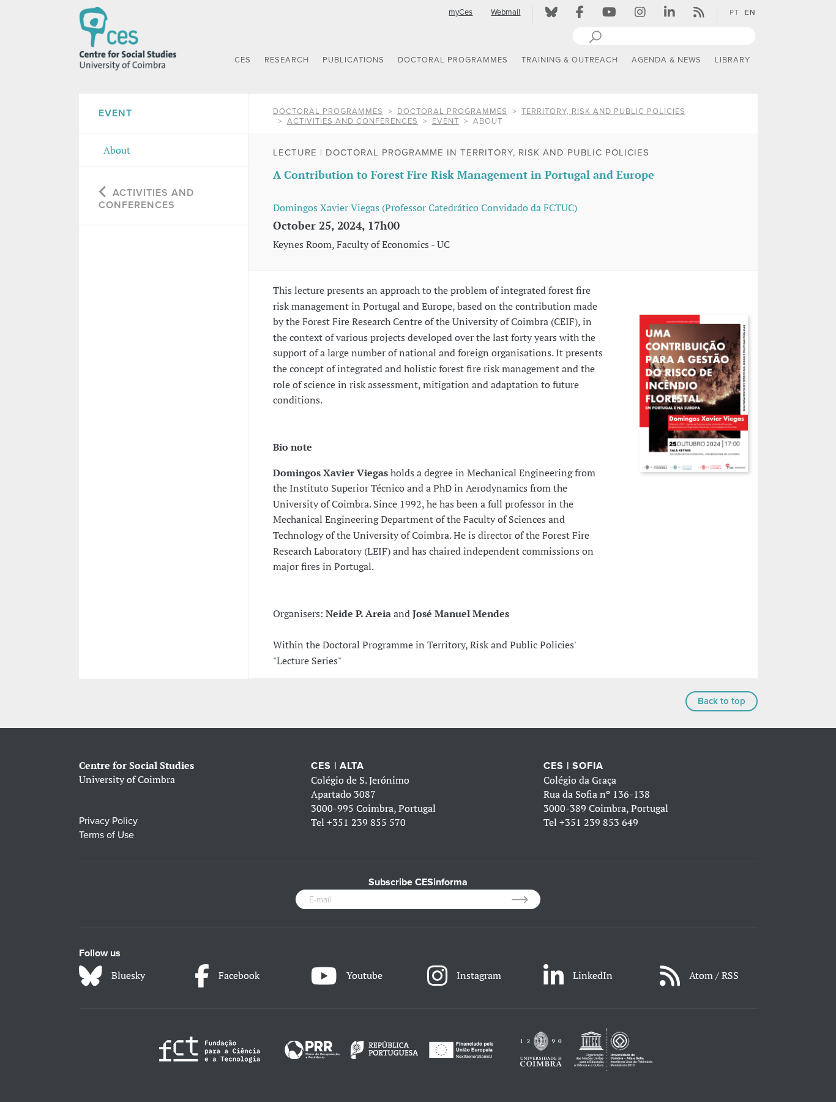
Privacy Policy (108, 821)
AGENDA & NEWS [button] (666, 60)
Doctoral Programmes (452, 111)
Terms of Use (106, 835)
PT (734, 12)
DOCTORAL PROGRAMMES (328, 111)
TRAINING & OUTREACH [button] (569, 60)
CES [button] (242, 60)
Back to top (721, 701)
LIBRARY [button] (732, 60)
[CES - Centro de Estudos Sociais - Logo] (128, 36)
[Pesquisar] (595, 35)
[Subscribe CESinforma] (526, 899)
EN (750, 12)
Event (445, 121)
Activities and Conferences (352, 121)
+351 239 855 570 (366, 822)
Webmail (505, 12)
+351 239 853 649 (598, 822)
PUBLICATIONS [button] (353, 60)
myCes (460, 12)
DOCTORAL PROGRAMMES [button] (453, 60)
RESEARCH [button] (286, 60)
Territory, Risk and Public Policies (603, 111)
